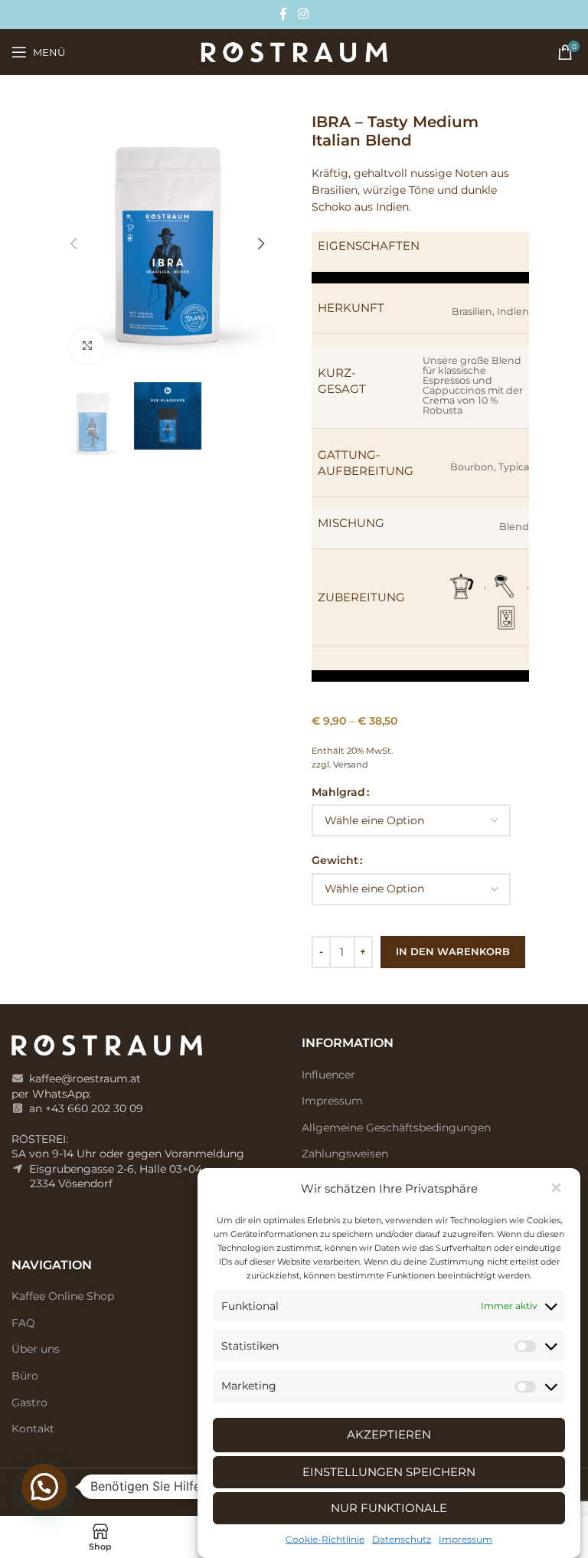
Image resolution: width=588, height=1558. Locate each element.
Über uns (35, 1349)
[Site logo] (294, 51)
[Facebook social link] (283, 14)
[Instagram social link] (302, 14)
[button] (557, 1188)
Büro (24, 1376)
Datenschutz (401, 1539)
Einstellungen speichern (388, 1472)
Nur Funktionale (389, 1508)
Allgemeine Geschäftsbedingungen (396, 1127)
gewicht (335, 860)
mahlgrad (338, 792)
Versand (350, 764)
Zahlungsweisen (345, 1153)
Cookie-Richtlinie (325, 1539)
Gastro (29, 1402)
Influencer (328, 1075)
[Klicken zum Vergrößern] (87, 346)
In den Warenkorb (453, 951)
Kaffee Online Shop (62, 1296)
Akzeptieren (389, 1434)
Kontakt (32, 1428)
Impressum (465, 1539)
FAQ (23, 1323)
